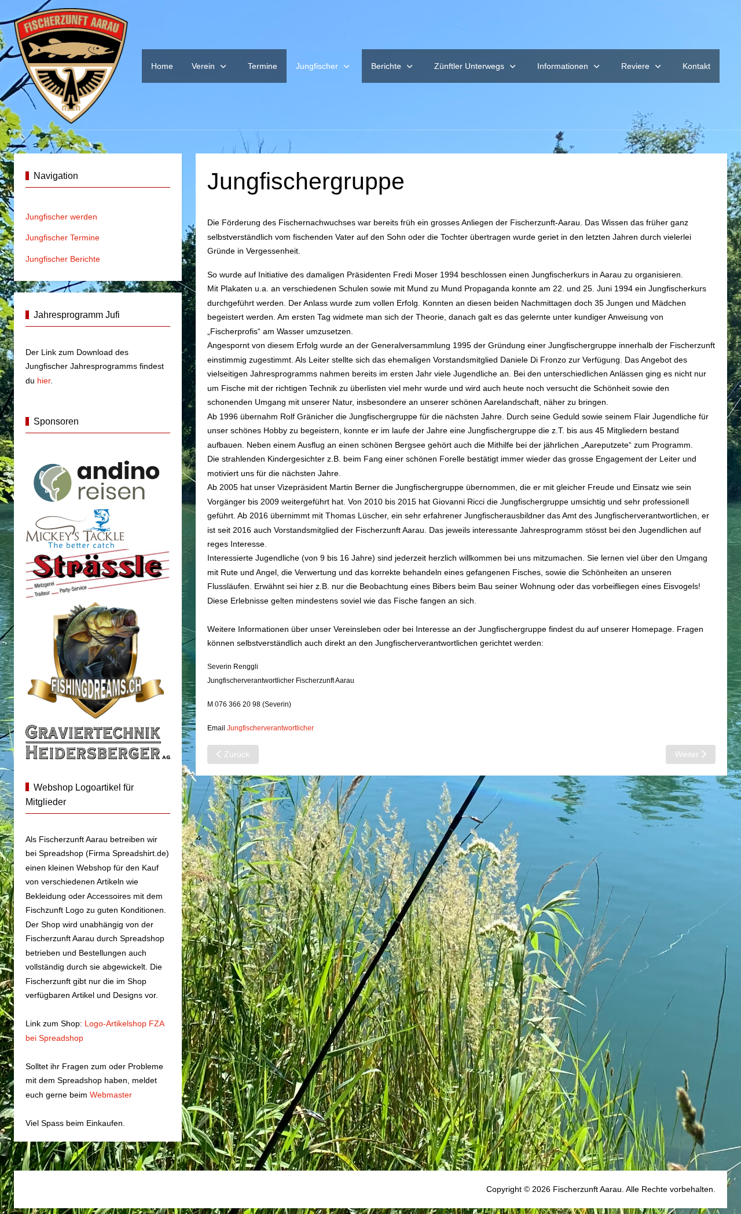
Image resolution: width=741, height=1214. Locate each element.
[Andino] (97, 479)
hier (43, 380)
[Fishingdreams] (97, 659)
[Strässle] (97, 572)
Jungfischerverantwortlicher (270, 728)
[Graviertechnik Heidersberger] (97, 740)
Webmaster (111, 1094)
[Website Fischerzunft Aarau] (71, 66)
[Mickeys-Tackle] (74, 528)
